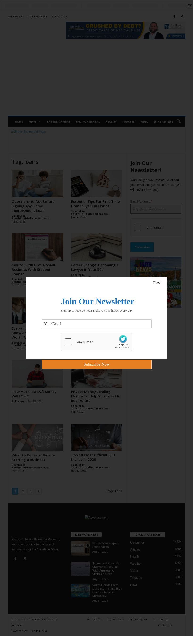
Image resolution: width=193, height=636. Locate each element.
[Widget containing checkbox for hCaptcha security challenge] (96, 342)
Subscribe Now (97, 364)
